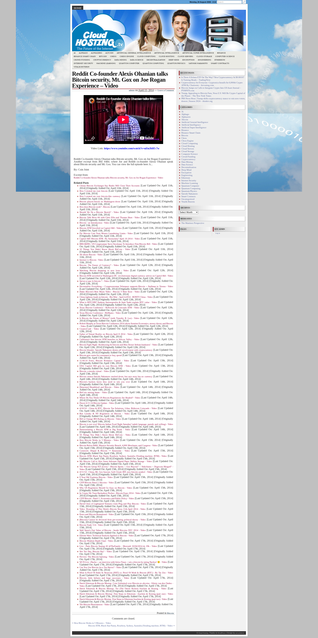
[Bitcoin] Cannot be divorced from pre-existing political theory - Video (113, 520)
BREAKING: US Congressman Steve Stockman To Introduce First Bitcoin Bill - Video (118, 244)
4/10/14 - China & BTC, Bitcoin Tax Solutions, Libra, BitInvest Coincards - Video (118, 408)
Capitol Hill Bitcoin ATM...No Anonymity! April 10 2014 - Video (110, 239)
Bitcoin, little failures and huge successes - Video (104, 578)
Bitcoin (103, 56)
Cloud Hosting (166, 56)
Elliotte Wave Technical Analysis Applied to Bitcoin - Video (107, 535)
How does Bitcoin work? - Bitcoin (95, 207)
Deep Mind (174, 60)
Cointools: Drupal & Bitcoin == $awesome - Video (105, 451)
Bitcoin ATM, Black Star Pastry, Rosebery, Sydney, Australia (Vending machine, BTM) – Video (130, 626)
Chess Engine (127, 56)
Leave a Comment (166, 90)
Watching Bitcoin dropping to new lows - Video (104, 270)
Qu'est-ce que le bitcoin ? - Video (94, 281)
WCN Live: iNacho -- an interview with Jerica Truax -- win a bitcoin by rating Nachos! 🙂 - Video (123, 562)
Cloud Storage (204, 56)
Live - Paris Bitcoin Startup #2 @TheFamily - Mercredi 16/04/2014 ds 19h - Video (118, 546)
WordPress (221, 633)
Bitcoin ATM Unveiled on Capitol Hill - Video (101, 228)
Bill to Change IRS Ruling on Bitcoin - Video (100, 419)
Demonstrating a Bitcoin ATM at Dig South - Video (105, 429)
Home (77, 8)
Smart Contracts (220, 63)
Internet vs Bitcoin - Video (91, 260)
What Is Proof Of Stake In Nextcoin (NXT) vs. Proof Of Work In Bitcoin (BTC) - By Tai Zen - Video (126, 573)
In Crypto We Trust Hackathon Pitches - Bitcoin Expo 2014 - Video (110, 493)
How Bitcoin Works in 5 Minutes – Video (92, 623)
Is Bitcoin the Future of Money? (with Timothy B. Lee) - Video (109, 318)
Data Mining (120, 60)
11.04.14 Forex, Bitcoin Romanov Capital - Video (104, 361)
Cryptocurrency (102, 60)
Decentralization (156, 60)
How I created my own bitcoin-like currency (100, 196)
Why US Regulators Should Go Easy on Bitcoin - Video (106, 488)
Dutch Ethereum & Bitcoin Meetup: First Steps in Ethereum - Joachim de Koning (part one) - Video (126, 594)
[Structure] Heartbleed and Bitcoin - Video (99, 387)
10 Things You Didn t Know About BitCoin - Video (105, 435)
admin (131, 90)
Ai (75, 53)
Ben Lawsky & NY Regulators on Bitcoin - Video (105, 414)
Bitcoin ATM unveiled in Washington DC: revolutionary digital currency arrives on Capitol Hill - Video (126, 276)
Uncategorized (187, 199)
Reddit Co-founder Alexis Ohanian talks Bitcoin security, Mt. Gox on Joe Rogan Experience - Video (118, 178)
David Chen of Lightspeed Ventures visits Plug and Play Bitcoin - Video (113, 504)
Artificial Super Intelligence (198, 53)
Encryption (188, 60)
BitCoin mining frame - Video (93, 392)
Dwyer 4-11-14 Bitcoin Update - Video (97, 403)
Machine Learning (106, 63)
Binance (221, 53)
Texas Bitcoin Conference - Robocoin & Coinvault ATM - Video (109, 307)
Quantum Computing (153, 63)
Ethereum (219, 60)
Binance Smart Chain (85, 56)
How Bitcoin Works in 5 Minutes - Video (99, 440)
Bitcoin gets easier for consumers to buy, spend (101, 355)
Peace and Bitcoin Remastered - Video (97, 514)
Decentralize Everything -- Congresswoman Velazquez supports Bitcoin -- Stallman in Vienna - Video (126, 286)
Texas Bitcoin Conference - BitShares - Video (100, 313)
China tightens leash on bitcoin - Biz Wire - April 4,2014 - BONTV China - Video (116, 297)
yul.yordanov (240, 633)
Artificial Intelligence (166, 53)
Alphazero (96, 53)
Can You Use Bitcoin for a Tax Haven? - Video (101, 567)
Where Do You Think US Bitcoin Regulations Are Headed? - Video (110, 398)
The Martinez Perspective (192, 223)
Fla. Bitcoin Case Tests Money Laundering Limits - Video (106, 233)
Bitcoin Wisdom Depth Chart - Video (96, 541)
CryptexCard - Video (89, 329)
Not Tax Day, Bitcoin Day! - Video (96, 551)
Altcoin (109, 53)
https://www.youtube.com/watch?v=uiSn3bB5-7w (131, 148)
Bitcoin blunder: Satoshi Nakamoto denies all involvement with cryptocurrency (116, 350)
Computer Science (225, 56)
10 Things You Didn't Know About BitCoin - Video (105, 249)
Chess (113, 56)
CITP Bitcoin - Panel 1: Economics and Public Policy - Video (107, 498)
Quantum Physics (176, 63)
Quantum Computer (129, 63)
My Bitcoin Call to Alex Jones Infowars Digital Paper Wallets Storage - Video (116, 461)
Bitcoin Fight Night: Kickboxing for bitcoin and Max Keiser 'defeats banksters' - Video (119, 345)
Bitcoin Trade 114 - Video (91, 525)
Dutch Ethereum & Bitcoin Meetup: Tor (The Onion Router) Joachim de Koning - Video (123, 588)
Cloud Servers (185, 56)
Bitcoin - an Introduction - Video (94, 223)
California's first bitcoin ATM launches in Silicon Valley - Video (109, 339)
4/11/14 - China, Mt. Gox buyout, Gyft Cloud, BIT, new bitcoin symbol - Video (116, 472)
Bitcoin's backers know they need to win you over (105, 382)
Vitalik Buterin (81, 67)
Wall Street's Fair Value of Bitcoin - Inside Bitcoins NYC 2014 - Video (113, 530)
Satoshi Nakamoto (198, 63)
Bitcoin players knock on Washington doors (100, 201)
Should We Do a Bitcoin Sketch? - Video (99, 212)
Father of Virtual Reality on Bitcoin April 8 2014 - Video (106, 334)
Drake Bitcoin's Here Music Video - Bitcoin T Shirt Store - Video (110, 292)
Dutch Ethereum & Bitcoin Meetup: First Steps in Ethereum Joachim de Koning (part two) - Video (123, 599)
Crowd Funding (82, 60)
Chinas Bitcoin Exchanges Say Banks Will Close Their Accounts (110, 186)
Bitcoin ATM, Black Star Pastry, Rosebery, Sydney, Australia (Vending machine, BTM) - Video (123, 456)
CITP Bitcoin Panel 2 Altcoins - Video (97, 482)
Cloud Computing (146, 56)
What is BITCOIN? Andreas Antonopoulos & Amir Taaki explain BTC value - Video (118, 302)
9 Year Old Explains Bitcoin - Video (96, 477)
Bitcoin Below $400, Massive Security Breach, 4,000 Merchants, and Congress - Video (119, 445)
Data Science (136, 60)
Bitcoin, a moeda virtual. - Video (94, 371)
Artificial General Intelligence (134, 53)
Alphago (83, 53)
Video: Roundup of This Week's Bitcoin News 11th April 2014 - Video (113, 509)
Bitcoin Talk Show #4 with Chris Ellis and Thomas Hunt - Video (110, 217)
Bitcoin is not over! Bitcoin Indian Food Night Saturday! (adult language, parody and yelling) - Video (126, 424)
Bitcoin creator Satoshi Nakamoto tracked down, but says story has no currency (116, 376)
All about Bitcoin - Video (91, 254)
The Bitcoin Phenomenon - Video (95, 604)
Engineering (204, 60)
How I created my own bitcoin (94, 191)
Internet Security (83, 63)
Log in (217, 233)
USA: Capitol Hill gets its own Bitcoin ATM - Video (105, 366)
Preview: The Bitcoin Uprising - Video (97, 557)
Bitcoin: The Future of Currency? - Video (99, 265)
